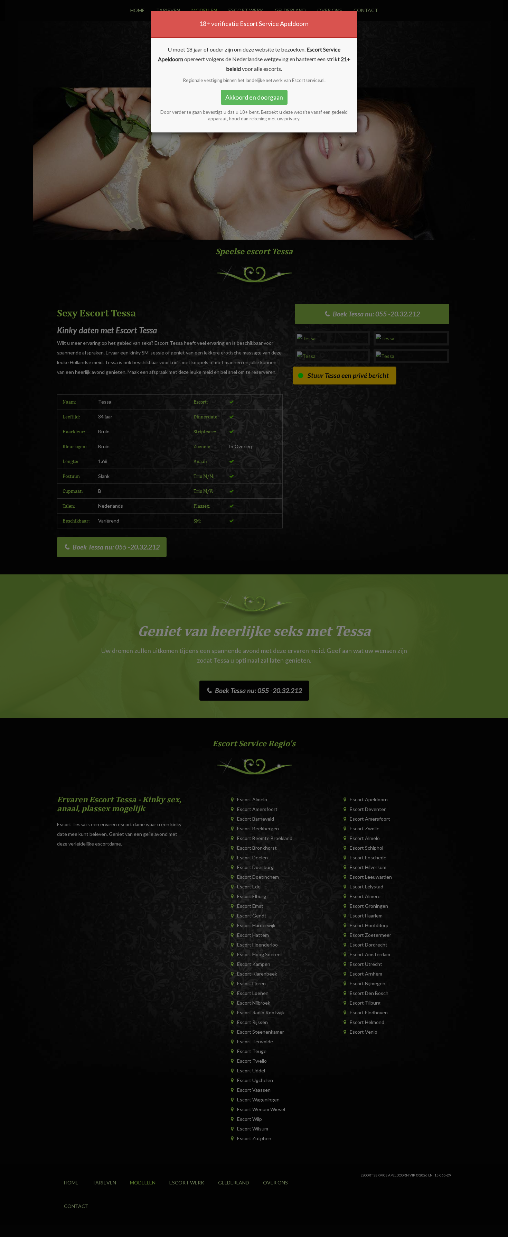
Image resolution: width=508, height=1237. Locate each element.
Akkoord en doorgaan (254, 97)
